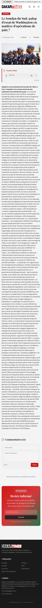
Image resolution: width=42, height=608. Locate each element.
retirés (32, 314)
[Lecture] (6, 75)
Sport (23, 566)
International (25, 569)
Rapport (25, 182)
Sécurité (4, 566)
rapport (6, 350)
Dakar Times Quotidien (9, 571)
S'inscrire (21, 517)
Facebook (23, 37)
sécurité (23, 309)
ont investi (20, 377)
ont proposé (9, 336)
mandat (29, 138)
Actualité (4, 563)
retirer (31, 289)
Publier (34, 465)
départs (19, 311)
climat (14, 226)
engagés (15, 345)
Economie (5, 569)
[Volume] (31, 75)
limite (29, 362)
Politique (24, 563)
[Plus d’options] (36, 75)
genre (6, 226)
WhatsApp (36, 37)
